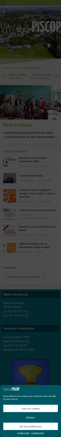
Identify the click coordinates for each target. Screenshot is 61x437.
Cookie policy (23, 433)
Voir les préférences (30, 426)
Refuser (30, 417)
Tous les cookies (30, 408)
